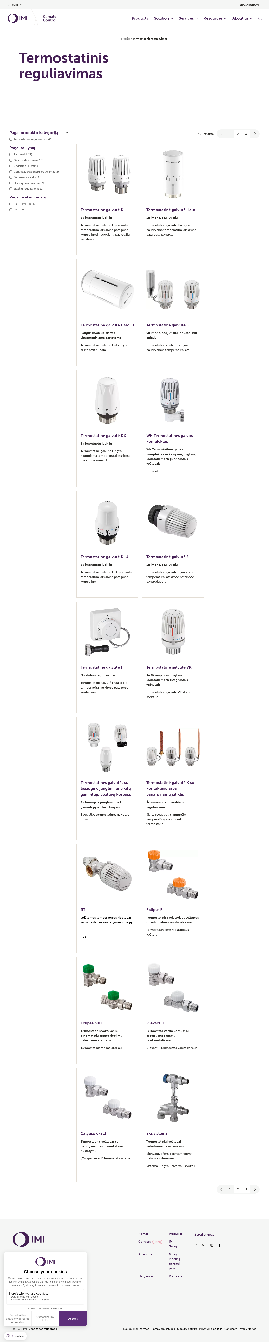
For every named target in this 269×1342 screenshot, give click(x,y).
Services (186, 18)
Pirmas (143, 1234)
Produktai (176, 1234)
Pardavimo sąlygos (163, 1329)
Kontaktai (176, 1276)
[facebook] (219, 1245)
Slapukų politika (187, 1329)
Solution (161, 18)
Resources (213, 18)
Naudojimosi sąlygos (136, 1329)
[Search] (260, 18)
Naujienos (145, 1276)
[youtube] (203, 1245)
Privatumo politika (210, 1329)
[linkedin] (196, 1245)
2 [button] (238, 134)
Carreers (144, 1241)
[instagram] (211, 1245)
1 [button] (230, 134)
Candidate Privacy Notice (240, 1329)
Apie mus (145, 1254)
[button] (221, 133)
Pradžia (125, 38)
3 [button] (246, 134)
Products (140, 18)
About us (240, 18)
